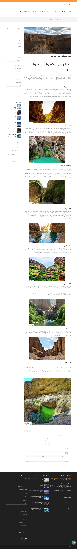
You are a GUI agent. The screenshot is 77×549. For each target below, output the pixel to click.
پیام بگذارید (25, 59)
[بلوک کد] (38, 456)
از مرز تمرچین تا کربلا (16, 147)
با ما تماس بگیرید (64, 492)
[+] (43, 456)
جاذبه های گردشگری (61, 11)
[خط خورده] (32, 456)
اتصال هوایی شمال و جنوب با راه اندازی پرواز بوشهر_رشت (11, 124)
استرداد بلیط (52, 15)
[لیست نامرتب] (35, 456)
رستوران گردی (19, 79)
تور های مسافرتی (50, 1)
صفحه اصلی (69, 11)
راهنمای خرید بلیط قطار (18, 65)
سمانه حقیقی (67, 58)
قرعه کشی (20, 11)
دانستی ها (19, 63)
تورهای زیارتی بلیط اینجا (17, 51)
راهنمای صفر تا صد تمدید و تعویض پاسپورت (11, 111)
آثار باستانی (19, 35)
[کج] (29, 456)
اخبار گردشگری (35, 11)
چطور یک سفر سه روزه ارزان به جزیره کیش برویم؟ (12, 106)
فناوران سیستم (63, 546)
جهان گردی (19, 57)
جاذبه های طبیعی (27, 431)
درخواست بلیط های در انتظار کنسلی (63, 15)
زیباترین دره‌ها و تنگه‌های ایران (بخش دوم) (63, 435)
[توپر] (27, 456)
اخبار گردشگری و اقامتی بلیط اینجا (16, 40)
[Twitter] (26, 540)
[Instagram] (22, 540)
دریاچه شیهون (44, 435)
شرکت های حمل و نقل (27, 11)
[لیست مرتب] (33, 456)
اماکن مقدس (19, 43)
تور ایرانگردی (42, 11)
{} (41, 456)
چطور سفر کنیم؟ (53, 11)
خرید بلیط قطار (55, 1)
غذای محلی (19, 96)
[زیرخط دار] (30, 456)
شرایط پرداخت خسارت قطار (14, 145)
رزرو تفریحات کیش (18, 74)
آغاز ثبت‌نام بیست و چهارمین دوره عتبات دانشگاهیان (12, 118)
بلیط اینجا (38, 79)
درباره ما (69, 1)
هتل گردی (19, 99)
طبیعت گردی (31, 58)
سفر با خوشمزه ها (18, 82)
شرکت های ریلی (18, 88)
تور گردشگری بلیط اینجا (17, 49)
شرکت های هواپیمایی (18, 90)
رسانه (48, 11)
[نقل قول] (37, 456)
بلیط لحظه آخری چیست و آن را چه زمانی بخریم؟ (11, 129)
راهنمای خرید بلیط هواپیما (17, 68)
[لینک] (40, 456)
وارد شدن (27, 449)
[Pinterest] (24, 540)
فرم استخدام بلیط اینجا (45, 15)
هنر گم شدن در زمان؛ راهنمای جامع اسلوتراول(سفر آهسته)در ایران (11, 136)
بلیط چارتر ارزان (68, 481)
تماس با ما (66, 1)
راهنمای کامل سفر (18, 71)
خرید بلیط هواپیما (61, 1)
